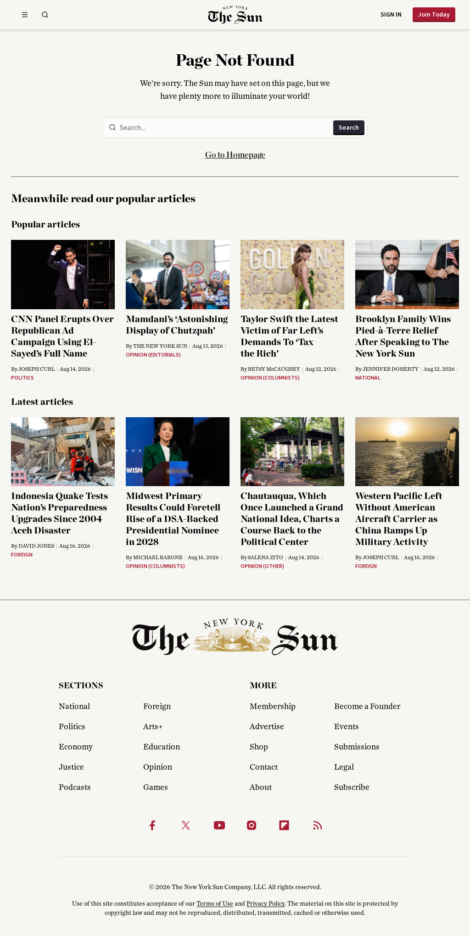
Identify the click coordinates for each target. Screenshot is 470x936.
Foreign (157, 707)
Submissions (357, 747)
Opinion (157, 767)
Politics (72, 727)
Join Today (434, 14)
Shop (259, 747)
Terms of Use (214, 904)
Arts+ (152, 727)
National (74, 707)
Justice (71, 767)
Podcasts (75, 787)
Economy (76, 747)
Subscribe (351, 787)
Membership (273, 707)
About (261, 787)
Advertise (267, 727)
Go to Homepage (235, 155)
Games (155, 787)
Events (346, 727)
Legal (344, 767)
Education (161, 747)
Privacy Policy (265, 904)
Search (349, 127)
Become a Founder (367, 707)
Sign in (391, 14)
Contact (264, 767)
